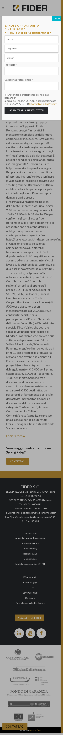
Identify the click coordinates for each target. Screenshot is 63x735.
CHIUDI (57, 18)
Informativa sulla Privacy (43, 103)
